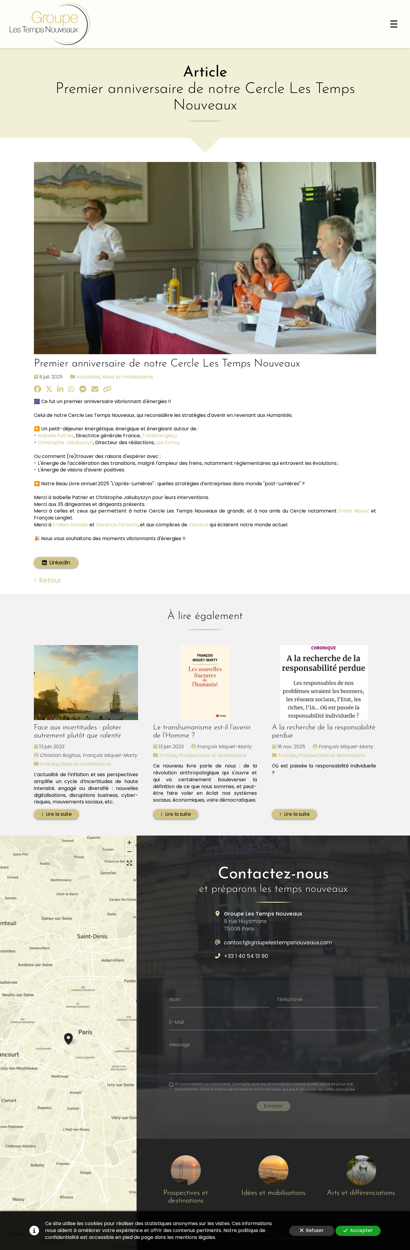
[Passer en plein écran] (129, 863)
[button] (68, 1038)
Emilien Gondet (70, 524)
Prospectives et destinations (212, 755)
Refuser (315, 1230)
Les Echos (167, 442)
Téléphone (290, 999)
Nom (174, 999)
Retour (49, 580)
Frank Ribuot (354, 510)
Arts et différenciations (361, 1193)
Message (179, 1045)
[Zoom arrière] (129, 851)
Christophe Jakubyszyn (65, 442)
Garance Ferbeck (117, 524)
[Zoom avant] (129, 843)
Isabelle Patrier (56, 435)
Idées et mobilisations (127, 376)
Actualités (88, 376)
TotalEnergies (158, 435)
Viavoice (198, 524)
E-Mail (176, 1022)
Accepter (361, 1230)
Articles (49, 764)
